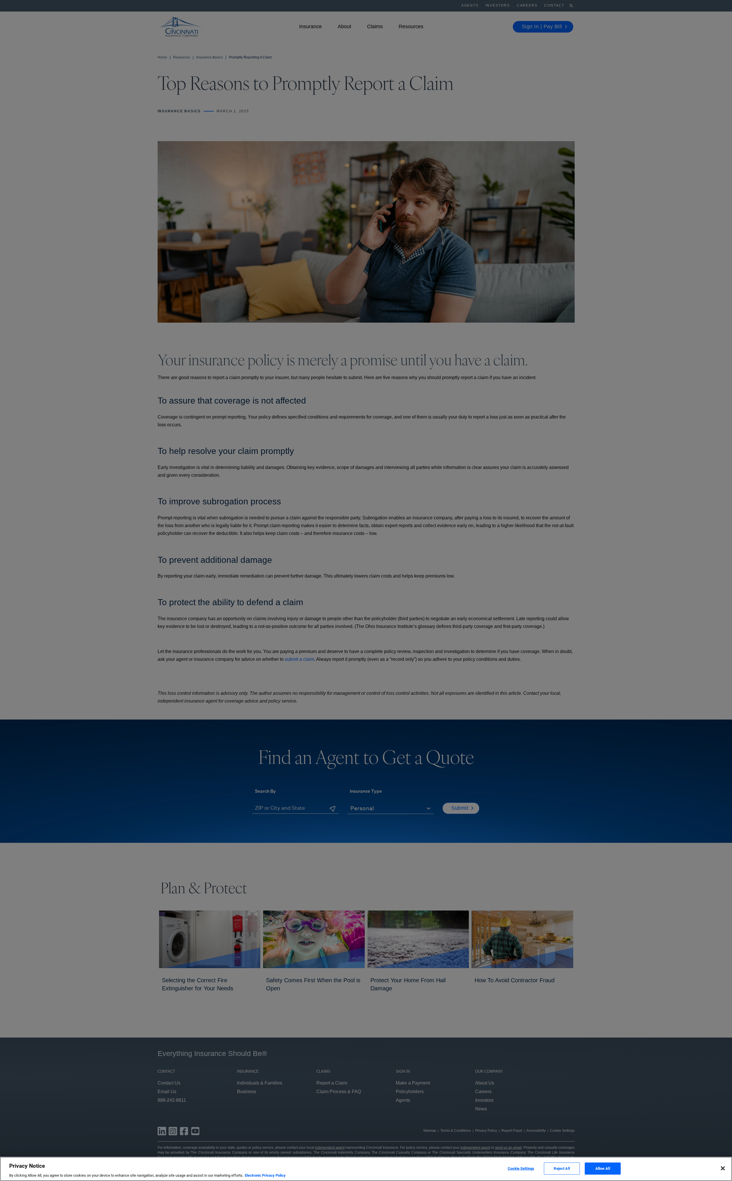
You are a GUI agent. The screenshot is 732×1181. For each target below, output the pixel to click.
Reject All (561, 1168)
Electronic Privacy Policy (265, 1175)
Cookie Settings (521, 1168)
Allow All (602, 1168)
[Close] (722, 1168)
